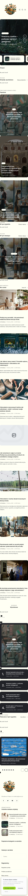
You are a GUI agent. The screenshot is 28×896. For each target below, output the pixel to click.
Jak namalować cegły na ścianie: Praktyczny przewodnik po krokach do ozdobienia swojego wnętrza (12, 455)
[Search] (22, 9)
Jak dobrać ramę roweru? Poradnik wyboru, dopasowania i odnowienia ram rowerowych (14, 363)
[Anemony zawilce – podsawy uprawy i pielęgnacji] (14, 42)
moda (2, 404)
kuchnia (2, 314)
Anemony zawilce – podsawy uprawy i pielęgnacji (14, 684)
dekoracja (3, 450)
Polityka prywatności (6, 871)
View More (23, 717)
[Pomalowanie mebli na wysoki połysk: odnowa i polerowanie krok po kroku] (14, 526)
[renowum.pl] (10, 9)
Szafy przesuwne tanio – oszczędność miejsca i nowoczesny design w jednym (15, 695)
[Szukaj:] (14, 856)
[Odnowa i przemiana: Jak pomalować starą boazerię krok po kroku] (14, 747)
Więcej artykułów (21, 80)
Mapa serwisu (4, 875)
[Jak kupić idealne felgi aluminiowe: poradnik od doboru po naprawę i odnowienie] (14, 115)
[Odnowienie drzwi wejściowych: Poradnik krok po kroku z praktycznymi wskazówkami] (14, 156)
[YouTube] (12, 800)
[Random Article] (19, 9)
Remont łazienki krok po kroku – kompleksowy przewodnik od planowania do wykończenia (15, 673)
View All (24, 287)
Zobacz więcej (22, 224)
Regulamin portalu (5, 867)
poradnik (3, 495)
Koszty (2, 585)
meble (2, 541)
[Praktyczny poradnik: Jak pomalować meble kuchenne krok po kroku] (14, 300)
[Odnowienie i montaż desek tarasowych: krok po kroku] (14, 481)
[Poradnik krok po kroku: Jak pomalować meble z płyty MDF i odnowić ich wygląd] (14, 201)
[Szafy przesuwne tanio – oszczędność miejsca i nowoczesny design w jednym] (4, 832)
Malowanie (5, 754)
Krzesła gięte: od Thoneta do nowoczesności (14, 706)
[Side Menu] (25, 9)
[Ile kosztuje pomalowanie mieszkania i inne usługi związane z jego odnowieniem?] (14, 570)
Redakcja (3, 321)
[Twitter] (8, 800)
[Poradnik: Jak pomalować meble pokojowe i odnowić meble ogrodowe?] (14, 258)
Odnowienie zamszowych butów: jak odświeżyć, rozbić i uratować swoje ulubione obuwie (11, 409)
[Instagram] (17, 800)
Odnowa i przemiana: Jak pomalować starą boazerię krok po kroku (13, 760)
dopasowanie (4, 358)
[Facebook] (3, 800)
